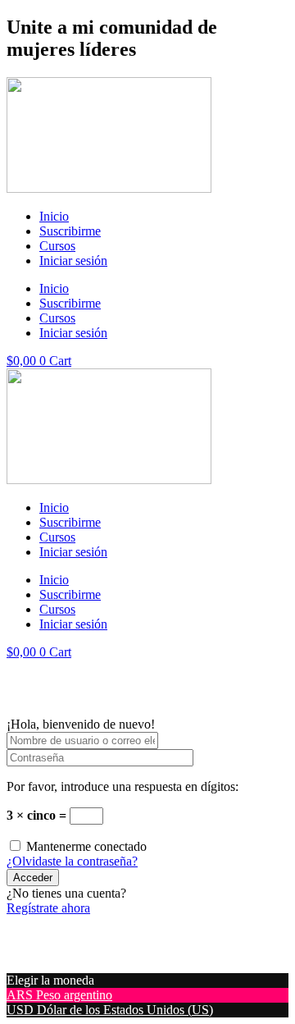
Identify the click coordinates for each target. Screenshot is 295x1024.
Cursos (57, 246)
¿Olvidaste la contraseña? (72, 861)
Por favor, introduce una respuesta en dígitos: (122, 786)
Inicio (54, 216)
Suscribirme (70, 231)
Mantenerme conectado (86, 846)
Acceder (32, 877)
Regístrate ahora (48, 908)
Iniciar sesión (73, 260)
